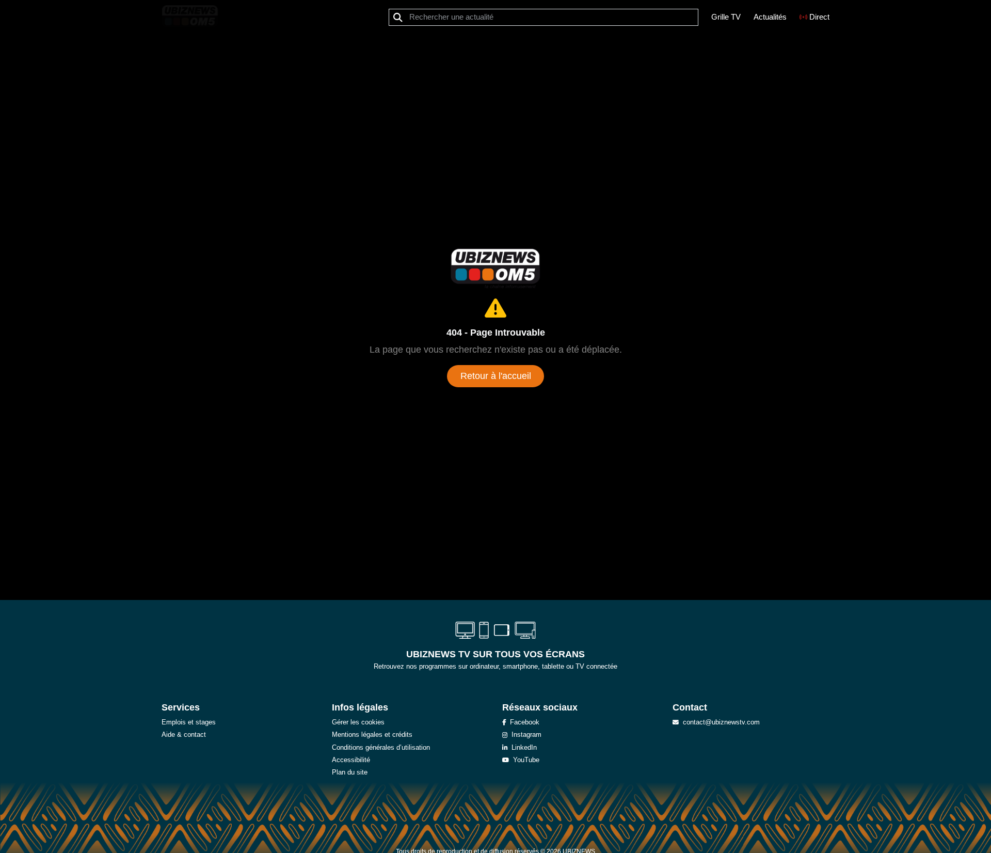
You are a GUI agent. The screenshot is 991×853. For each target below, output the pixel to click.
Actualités (770, 16)
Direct (819, 16)
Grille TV (726, 16)
